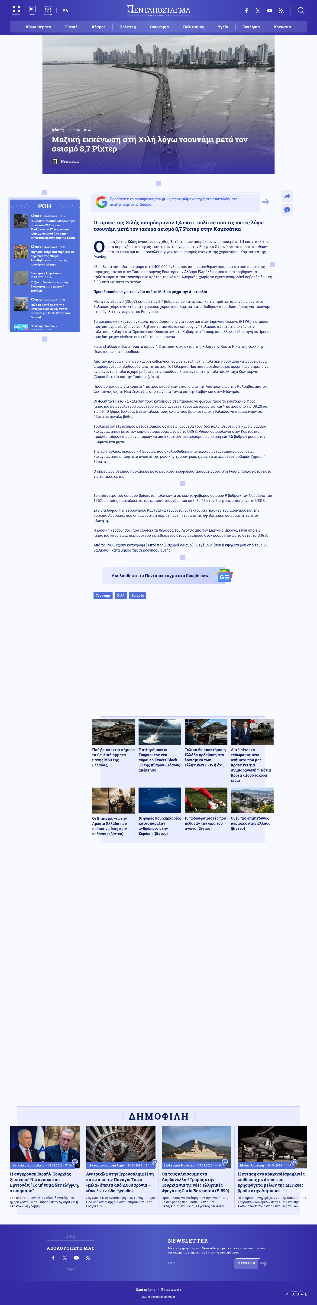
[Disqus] (183, 915)
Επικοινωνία (171, 1290)
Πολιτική (128, 26)
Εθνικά (71, 26)
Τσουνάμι (103, 595)
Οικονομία (159, 26)
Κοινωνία (282, 26)
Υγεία (223, 26)
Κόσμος (98, 26)
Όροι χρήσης (145, 1290)
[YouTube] (269, 10)
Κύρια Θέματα (38, 26)
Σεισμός (138, 595)
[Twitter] (258, 10)
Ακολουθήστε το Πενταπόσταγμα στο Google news (161, 575)
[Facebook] (246, 10)
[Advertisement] (183, 662)
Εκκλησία (251, 26)
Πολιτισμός (193, 26)
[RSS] (281, 10)
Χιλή (121, 595)
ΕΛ (65, 10)
